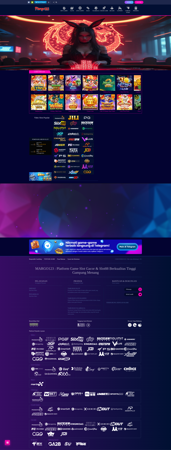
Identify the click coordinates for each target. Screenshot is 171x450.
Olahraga (96, 10)
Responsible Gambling (35, 259)
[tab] (60, 117)
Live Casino (80, 10)
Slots (72, 10)
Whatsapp (128, 289)
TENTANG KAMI (49, 259)
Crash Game (104, 10)
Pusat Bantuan (61, 259)
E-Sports (120, 10)
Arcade (111, 10)
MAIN (40, 83)
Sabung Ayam (127, 11)
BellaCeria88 (129, 294)
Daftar (139, 2)
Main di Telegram (41, 2)
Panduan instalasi (163, 214)
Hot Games (64, 10)
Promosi (136, 10)
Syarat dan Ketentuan (74, 259)
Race (88, 10)
